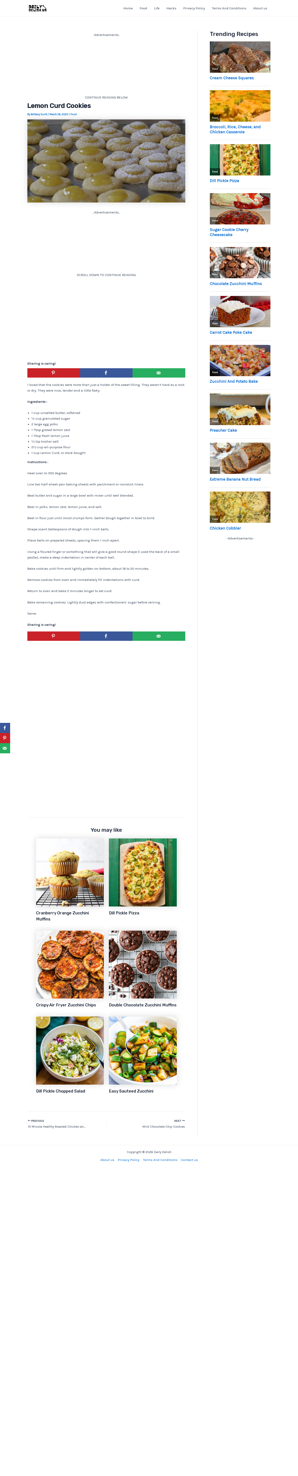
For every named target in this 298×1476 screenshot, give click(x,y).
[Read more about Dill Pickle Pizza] (143, 872)
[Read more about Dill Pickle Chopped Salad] (70, 1050)
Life (157, 8)
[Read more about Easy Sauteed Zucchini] (143, 1050)
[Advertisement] (106, 66)
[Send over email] (159, 373)
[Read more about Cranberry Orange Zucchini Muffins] (70, 872)
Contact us (189, 1160)
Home (128, 8)
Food (143, 8)
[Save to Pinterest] (53, 373)
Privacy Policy (194, 8)
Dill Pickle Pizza (124, 913)
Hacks (171, 8)
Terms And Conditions (229, 8)
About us (260, 8)
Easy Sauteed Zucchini (131, 1091)
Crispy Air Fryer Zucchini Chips (66, 1005)
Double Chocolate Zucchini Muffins (143, 1005)
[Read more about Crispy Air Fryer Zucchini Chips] (70, 964)
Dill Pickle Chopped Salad (60, 1091)
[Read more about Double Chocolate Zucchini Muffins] (143, 964)
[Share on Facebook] (106, 373)
